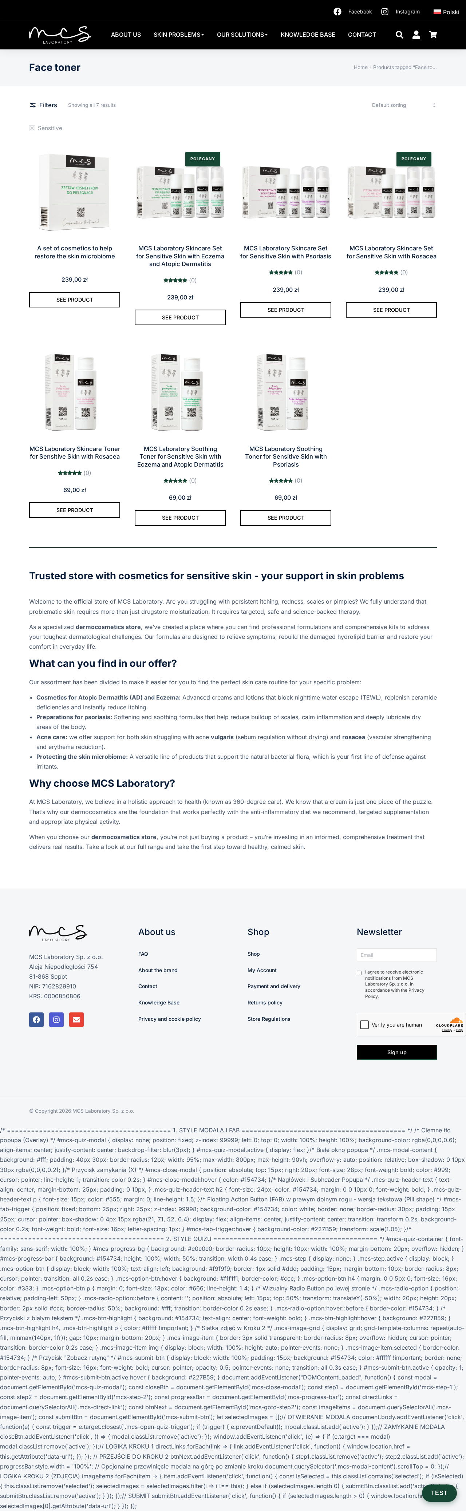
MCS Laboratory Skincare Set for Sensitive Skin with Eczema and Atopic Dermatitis (180, 256)
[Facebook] (36, 1019)
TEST (439, 1493)
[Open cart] (433, 34)
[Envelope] (76, 1019)
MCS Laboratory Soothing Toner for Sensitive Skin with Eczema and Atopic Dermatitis (180, 456)
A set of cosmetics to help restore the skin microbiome (75, 252)
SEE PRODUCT (74, 300)
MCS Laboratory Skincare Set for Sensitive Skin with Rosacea (392, 252)
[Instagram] (56, 1019)
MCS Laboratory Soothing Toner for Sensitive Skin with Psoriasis (286, 456)
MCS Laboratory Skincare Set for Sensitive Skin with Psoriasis (285, 252)
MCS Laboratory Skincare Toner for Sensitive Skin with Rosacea (74, 452)
